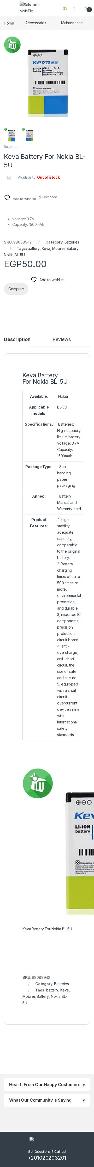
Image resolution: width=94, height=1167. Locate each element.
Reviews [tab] (61, 339)
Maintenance (72, 23)
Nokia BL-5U (14, 254)
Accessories (35, 23)
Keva (46, 248)
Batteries (10, 147)
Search (65, 8)
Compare (49, 197)
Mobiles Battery (65, 248)
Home (9, 23)
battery (34, 248)
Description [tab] (17, 339)
